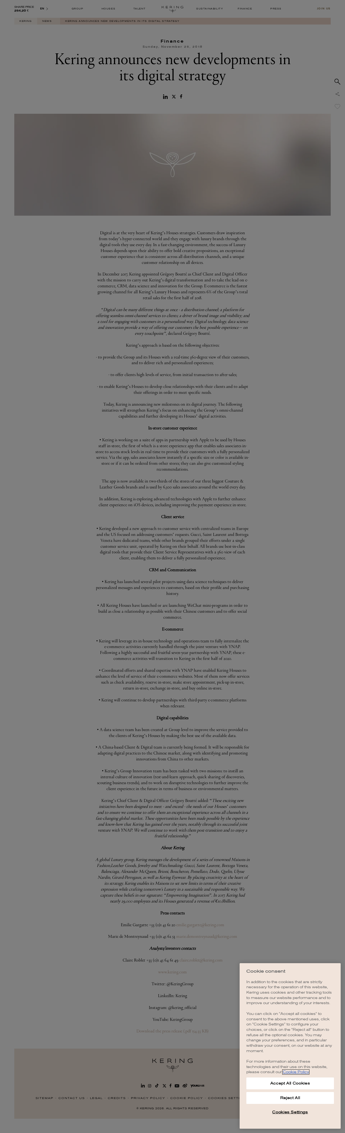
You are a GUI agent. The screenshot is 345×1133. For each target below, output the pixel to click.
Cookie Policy (296, 1072)
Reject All (290, 1098)
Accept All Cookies (290, 1083)
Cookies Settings (290, 1112)
